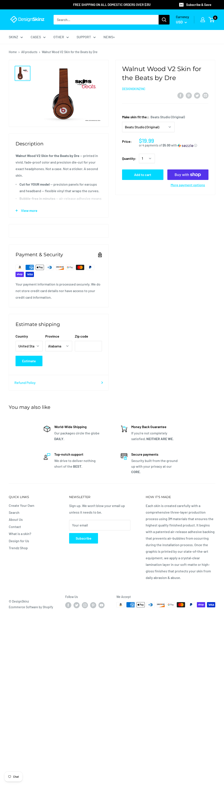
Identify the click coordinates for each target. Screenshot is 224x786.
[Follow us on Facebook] (68, 605)
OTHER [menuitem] (58, 37)
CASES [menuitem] (36, 37)
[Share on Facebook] (180, 95)
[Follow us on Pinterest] (93, 605)
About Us (16, 519)
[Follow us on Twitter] (77, 605)
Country (22, 336)
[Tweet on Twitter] (197, 95)
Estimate (29, 361)
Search (14, 512)
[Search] (164, 19)
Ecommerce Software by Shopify (31, 607)
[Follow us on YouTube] (101, 605)
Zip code (81, 336)
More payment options (188, 185)
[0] (211, 19)
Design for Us (19, 541)
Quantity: (129, 158)
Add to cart (142, 175)
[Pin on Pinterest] (189, 95)
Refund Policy (25, 382)
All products (29, 52)
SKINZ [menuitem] (13, 37)
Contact (15, 527)
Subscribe (83, 538)
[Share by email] (205, 95)
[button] (173, 145)
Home (13, 52)
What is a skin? (20, 534)
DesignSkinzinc (133, 89)
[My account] (203, 19)
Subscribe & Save (198, 5)
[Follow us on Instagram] (85, 605)
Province (52, 336)
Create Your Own (21, 505)
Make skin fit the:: (153, 117)
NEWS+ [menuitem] (109, 37)
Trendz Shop (18, 548)
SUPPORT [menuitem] (84, 37)
